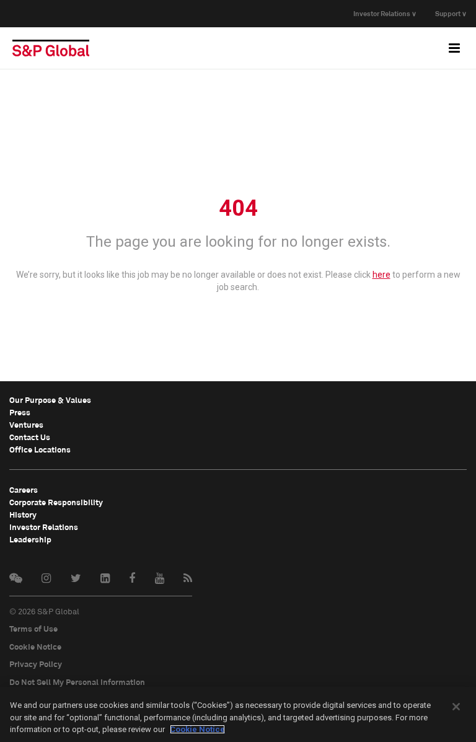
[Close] (456, 706)
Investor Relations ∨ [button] (384, 13)
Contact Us (29, 437)
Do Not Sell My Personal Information (77, 682)
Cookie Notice (35, 646)
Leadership (30, 539)
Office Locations (40, 449)
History (23, 514)
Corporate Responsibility (56, 502)
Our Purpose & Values (50, 400)
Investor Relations (43, 527)
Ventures (26, 425)
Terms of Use (33, 629)
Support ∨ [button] (451, 13)
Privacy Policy (35, 664)
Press (19, 412)
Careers (23, 490)
